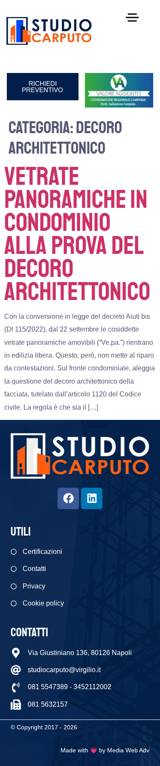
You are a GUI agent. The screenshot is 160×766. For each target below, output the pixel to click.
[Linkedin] (91, 498)
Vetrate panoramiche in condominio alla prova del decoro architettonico (77, 234)
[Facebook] (68, 498)
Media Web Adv (128, 750)
